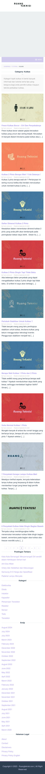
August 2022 (7, 664)
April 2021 (6, 725)
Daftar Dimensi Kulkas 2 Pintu (15, 223)
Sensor (5, 609)
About (4, 739)
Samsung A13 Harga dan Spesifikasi (17, 571)
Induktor (5, 593)
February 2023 (8, 643)
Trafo (4, 613)
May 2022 (6, 672)
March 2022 (7, 680)
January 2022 (7, 688)
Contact (5, 743)
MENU (40, 60)
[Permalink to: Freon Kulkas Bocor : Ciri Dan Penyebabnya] (22, 108)
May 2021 (6, 721)
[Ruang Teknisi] (22, 4)
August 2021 (7, 709)
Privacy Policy (7, 751)
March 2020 (7, 729)
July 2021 (6, 713)
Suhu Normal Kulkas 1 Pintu (14, 425)
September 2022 (8, 660)
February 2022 (8, 684)
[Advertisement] (22, 34)
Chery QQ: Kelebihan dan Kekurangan (18, 567)
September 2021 (8, 705)
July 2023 (6, 635)
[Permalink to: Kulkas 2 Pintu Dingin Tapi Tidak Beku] (22, 255)
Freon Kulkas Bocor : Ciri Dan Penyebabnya (21, 125)
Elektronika (6, 585)
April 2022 (6, 676)
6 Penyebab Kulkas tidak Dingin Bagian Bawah (22, 526)
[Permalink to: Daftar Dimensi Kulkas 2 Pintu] (22, 206)
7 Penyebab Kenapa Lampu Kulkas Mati (19, 474)
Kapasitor (6, 597)
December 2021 (8, 692)
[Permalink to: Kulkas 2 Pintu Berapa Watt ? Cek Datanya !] (22, 157)
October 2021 (7, 701)
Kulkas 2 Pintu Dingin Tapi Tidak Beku (19, 272)
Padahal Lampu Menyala (12, 575)
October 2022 (7, 656)
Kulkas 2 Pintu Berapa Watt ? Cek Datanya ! (21, 174)
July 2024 (6, 631)
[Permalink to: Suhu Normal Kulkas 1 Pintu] (22, 408)
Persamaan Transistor (11, 601)
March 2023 (7, 639)
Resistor (5, 605)
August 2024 (7, 627)
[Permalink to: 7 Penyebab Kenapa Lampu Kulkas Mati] (22, 457)
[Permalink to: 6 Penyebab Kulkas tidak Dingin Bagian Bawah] (22, 509)
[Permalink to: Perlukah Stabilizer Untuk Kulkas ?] (22, 304)
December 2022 (8, 647)
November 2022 (8, 651)
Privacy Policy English (11, 755)
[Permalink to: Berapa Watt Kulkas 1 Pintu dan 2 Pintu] (22, 356)
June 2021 (6, 717)
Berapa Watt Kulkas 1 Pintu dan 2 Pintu (19, 373)
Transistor (6, 618)
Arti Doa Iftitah (8, 563)
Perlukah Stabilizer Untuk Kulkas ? (17, 321)
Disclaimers (6, 747)
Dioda (4, 589)
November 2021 (8, 697)
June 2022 (6, 668)
